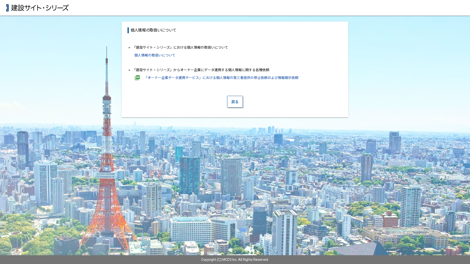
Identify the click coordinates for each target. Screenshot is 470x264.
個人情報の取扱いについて (155, 55)
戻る (235, 102)
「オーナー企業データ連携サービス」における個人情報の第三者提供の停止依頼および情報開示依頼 (221, 78)
